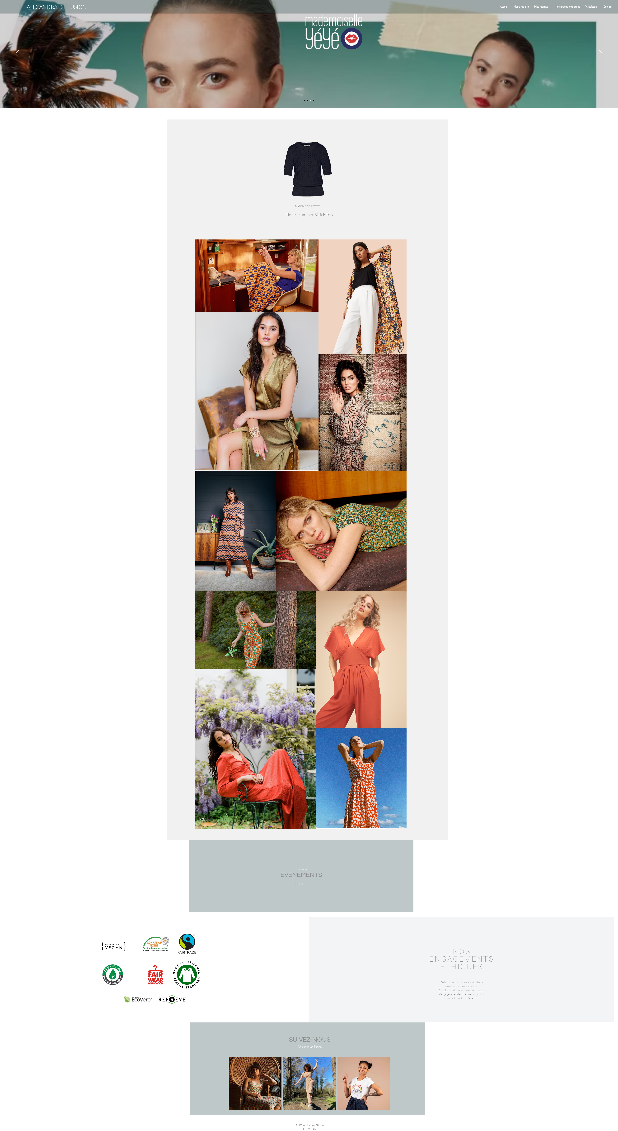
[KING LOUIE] (307, 100)
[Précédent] (17, 53)
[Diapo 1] (304, 100)
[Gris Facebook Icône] (303, 1129)
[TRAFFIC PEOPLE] (313, 100)
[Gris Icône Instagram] (309, 1129)
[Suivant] (600, 53)
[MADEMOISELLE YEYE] (310, 100)
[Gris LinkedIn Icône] (314, 1129)
